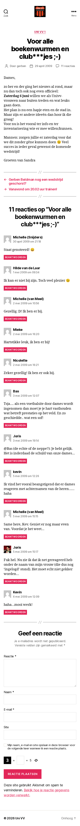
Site (6, 727)
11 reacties (68, 66)
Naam (9, 692)
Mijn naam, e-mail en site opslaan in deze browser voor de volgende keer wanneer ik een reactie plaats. (41, 746)
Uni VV (20, 818)
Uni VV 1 (40, 31)
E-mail (9, 709)
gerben (21, 66)
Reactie (10, 656)
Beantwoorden (15, 257)
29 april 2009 (43, 66)
